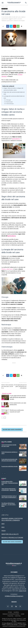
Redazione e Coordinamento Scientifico (11, 614)
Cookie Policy (17, 616)
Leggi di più (22, 591)
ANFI (2, 524)
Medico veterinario (7, 269)
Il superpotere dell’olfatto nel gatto (9, 466)
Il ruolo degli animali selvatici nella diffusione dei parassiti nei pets (18, 397)
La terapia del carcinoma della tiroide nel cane (14, 97)
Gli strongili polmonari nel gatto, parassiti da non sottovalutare (20, 386)
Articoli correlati (6, 393)
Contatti (22, 614)
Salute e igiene (4, 8)
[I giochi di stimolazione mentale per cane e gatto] (23, 446)
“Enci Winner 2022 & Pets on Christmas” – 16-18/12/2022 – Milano (8, 505)
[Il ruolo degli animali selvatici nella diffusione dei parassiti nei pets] (5, 397)
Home (2, 6)
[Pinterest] (14, 26)
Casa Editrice (16, 612)
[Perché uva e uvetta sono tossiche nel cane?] (5, 411)
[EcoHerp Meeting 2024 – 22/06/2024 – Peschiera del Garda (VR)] (23, 483)
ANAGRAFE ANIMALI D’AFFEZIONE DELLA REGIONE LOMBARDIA (12, 519)
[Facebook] (7, 26)
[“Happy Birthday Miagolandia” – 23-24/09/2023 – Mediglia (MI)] (23, 490)
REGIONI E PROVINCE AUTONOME (12, 537)
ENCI (2, 527)
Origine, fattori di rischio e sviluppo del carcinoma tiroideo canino (13, 89)
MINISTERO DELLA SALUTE (10, 534)
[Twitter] (11, 26)
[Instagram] (11, 606)
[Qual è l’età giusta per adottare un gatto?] (23, 453)
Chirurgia (8, 100)
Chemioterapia (10, 103)
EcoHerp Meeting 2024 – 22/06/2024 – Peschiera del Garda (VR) (9, 483)
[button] (2, 3)
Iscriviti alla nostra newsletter (12, 429)
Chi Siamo (10, 612)
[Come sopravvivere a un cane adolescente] (5, 404)
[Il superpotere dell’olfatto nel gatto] (23, 468)
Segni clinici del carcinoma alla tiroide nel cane (14, 93)
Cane (7, 6)
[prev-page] (2, 418)
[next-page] (5, 418)
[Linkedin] (16, 606)
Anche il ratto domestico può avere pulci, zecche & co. (7, 386)
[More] (21, 26)
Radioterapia (9, 102)
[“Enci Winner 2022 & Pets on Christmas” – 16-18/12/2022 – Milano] (23, 505)
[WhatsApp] (18, 26)
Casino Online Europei (8, 546)
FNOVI (3, 531)
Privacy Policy (10, 616)
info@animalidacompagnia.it (14, 596)
